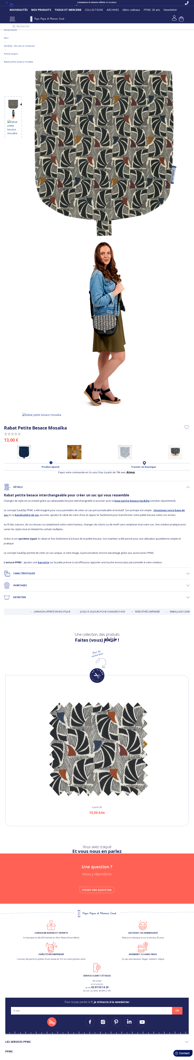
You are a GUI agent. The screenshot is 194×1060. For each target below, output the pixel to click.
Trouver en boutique (143, 467)
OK (177, 1010)
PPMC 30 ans (152, 10)
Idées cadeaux (131, 10)
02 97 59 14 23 (100, 987)
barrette (43, 562)
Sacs (6, 37)
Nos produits (10, 29)
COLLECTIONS (94, 10)
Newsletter (170, 10)
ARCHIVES (113, 10)
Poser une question (97, 890)
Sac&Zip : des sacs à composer (19, 45)
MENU (12, 21)
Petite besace (11, 53)
